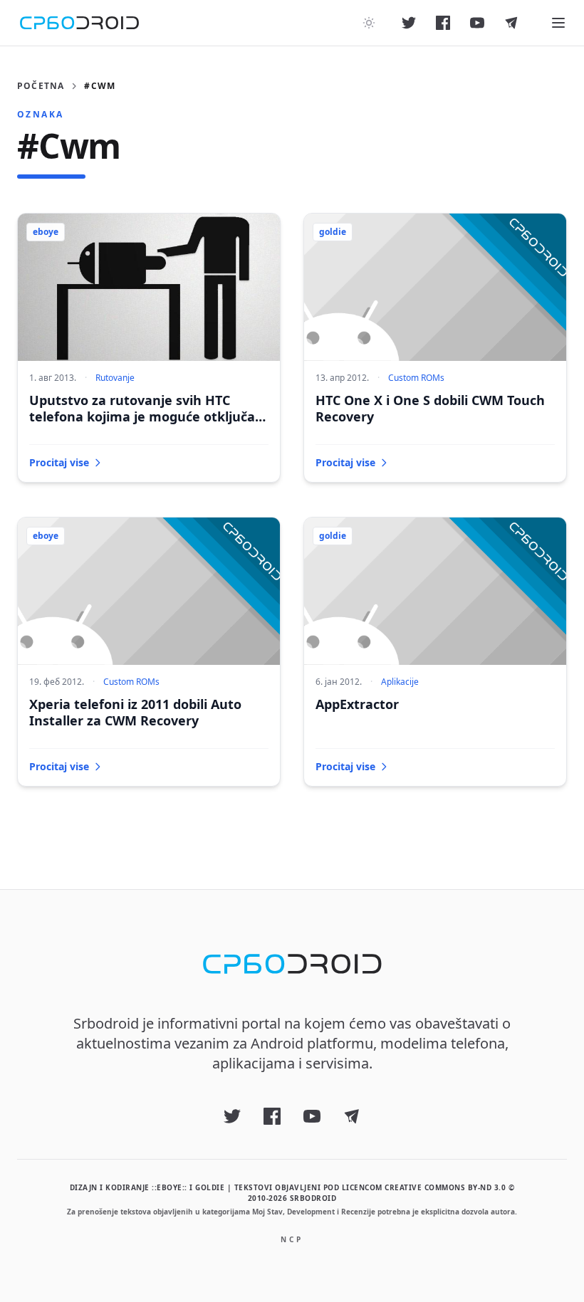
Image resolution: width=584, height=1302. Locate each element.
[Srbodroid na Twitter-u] (408, 22)
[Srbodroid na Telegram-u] (511, 22)
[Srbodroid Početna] (79, 22)
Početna (40, 86)
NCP (292, 1239)
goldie (332, 232)
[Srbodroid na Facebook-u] (443, 22)
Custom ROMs (416, 378)
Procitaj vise (59, 462)
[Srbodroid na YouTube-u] (477, 22)
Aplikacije (400, 682)
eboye (45, 232)
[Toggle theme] (369, 23)
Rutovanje (115, 378)
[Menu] (558, 23)
